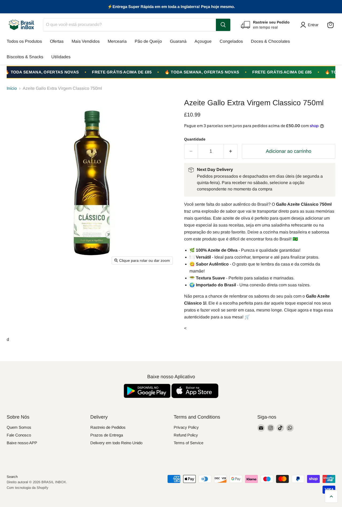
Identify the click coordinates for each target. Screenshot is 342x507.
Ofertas (57, 41)
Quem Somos (19, 427)
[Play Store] (148, 396)
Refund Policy (186, 435)
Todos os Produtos (24, 41)
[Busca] (223, 25)
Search (12, 477)
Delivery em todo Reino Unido (116, 442)
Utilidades (61, 56)
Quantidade (194, 139)
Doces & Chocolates (270, 41)
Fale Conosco (19, 435)
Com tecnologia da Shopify (27, 488)
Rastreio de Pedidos (108, 427)
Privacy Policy (186, 427)
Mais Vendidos (86, 41)
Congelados (231, 41)
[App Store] (195, 396)
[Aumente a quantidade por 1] (231, 151)
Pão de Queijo (148, 41)
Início (12, 88)
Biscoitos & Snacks (25, 56)
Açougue (203, 41)
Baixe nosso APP (22, 442)
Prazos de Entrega (106, 435)
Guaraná (178, 41)
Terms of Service (188, 442)
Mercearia (117, 41)
